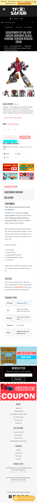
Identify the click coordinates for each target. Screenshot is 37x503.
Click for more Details (24, 3)
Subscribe (17, 379)
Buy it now (25, 137)
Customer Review (13, 192)
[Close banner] (35, 3)
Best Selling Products (16, 46)
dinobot (15, 147)
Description (10, 186)
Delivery (8, 197)
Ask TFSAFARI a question (11, 143)
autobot (9, 147)
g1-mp (21, 147)
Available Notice (10, 141)
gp (25, 147)
